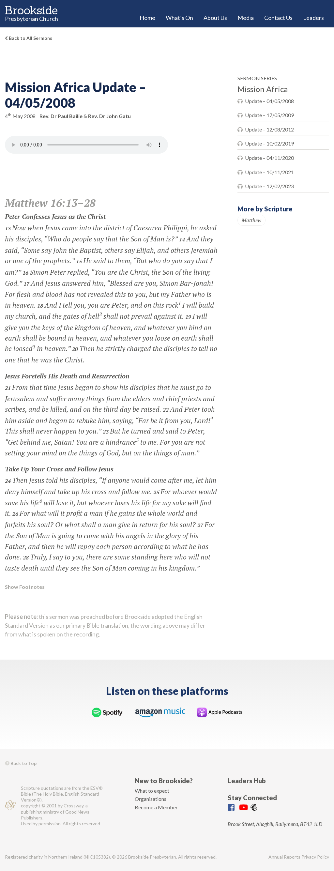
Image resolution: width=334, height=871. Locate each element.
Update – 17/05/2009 (269, 115)
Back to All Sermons (30, 38)
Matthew (251, 220)
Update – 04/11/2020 (269, 158)
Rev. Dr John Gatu (109, 116)
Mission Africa (262, 89)
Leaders (313, 17)
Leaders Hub (247, 781)
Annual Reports (284, 857)
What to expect (152, 790)
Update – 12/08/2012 (269, 129)
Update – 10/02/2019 (269, 143)
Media (245, 17)
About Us (215, 17)
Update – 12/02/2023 (269, 186)
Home (147, 17)
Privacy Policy (315, 857)
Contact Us (278, 17)
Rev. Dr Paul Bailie (61, 116)
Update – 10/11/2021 (269, 172)
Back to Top (23, 763)
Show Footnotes (25, 586)
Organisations (150, 799)
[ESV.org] (10, 806)
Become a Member (156, 807)
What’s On (179, 17)
